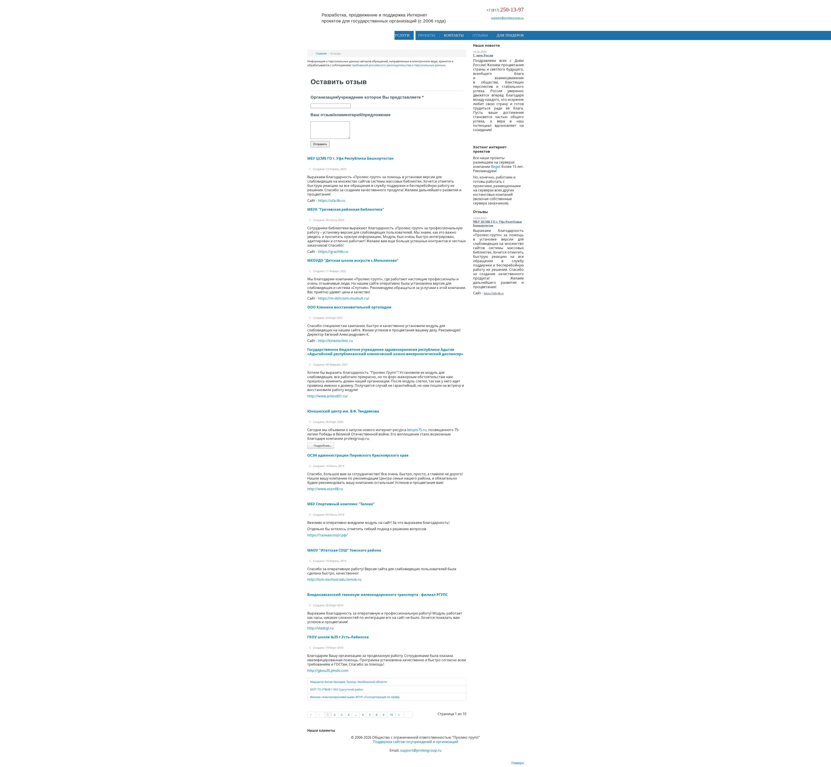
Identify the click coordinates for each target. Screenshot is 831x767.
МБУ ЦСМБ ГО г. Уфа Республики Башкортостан (350, 158)
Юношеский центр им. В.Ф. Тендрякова (343, 411)
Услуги (402, 35)
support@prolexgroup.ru (507, 18)
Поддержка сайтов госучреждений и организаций (415, 741)
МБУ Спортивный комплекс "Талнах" (341, 504)
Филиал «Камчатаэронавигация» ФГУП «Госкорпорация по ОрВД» (355, 697)
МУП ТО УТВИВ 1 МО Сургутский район (336, 689)
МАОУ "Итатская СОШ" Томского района (344, 550)
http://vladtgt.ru (320, 628)
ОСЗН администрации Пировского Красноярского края (357, 455)
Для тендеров (510, 35)
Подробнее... (322, 446)
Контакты (454, 35)
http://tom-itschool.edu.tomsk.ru (334, 579)
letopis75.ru (417, 429)
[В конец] (408, 715)
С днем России (483, 55)
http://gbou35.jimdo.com (327, 670)
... (356, 715)
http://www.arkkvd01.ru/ (327, 396)
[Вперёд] (400, 715)
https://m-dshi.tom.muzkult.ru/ (343, 298)
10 (391, 715)
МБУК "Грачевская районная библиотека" (345, 209)
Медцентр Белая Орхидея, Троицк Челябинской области (348, 682)
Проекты (426, 35)
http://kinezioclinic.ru (335, 340)
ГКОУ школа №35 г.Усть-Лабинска (338, 637)
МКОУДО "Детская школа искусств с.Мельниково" (353, 260)
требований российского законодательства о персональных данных (398, 65)
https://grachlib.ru (333, 251)
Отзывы (480, 35)
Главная (321, 53)
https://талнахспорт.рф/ (327, 535)
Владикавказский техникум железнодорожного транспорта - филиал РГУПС (377, 594)
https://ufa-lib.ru (331, 200)
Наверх (517, 763)
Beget (496, 166)
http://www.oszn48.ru (325, 488)
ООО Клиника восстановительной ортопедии (349, 307)
